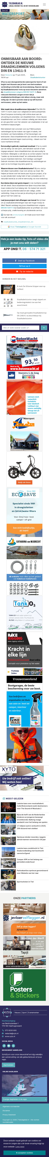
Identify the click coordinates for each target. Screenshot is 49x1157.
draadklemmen (24, 222)
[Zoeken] (44, 327)
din (32, 222)
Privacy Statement (9, 1115)
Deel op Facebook (26, 260)
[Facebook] (4, 1046)
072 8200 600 (11, 1030)
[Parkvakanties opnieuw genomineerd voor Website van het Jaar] (8, 874)
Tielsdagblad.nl (16, 3)
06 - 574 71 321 (33, 249)
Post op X (25, 266)
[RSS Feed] (13, 1046)
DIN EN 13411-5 (7, 208)
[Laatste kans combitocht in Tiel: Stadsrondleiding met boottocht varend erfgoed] (8, 852)
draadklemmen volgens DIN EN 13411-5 (19, 92)
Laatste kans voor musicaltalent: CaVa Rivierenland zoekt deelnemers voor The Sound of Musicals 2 (32, 805)
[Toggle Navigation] (44, 4)
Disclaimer (6, 1110)
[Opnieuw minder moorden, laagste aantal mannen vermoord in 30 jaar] (8, 841)
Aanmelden (8, 1065)
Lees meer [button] (19, 1147)
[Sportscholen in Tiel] (8, 885)
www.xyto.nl (10, 1036)
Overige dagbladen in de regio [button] (15, 1099)
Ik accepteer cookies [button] (24, 1153)
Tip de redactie (26, 271)
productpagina (18, 215)
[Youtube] (9, 1046)
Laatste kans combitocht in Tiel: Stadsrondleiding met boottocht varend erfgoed (30, 850)
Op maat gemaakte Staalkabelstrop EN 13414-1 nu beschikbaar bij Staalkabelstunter (32, 316)
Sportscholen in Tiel (25, 882)
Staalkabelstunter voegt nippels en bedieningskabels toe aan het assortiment (31, 302)
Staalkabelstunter (37, 77)
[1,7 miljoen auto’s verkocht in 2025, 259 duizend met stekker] (8, 830)
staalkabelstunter (10, 222)
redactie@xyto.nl (11, 1033)
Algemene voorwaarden (11, 1106)
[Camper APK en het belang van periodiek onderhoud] (8, 863)
